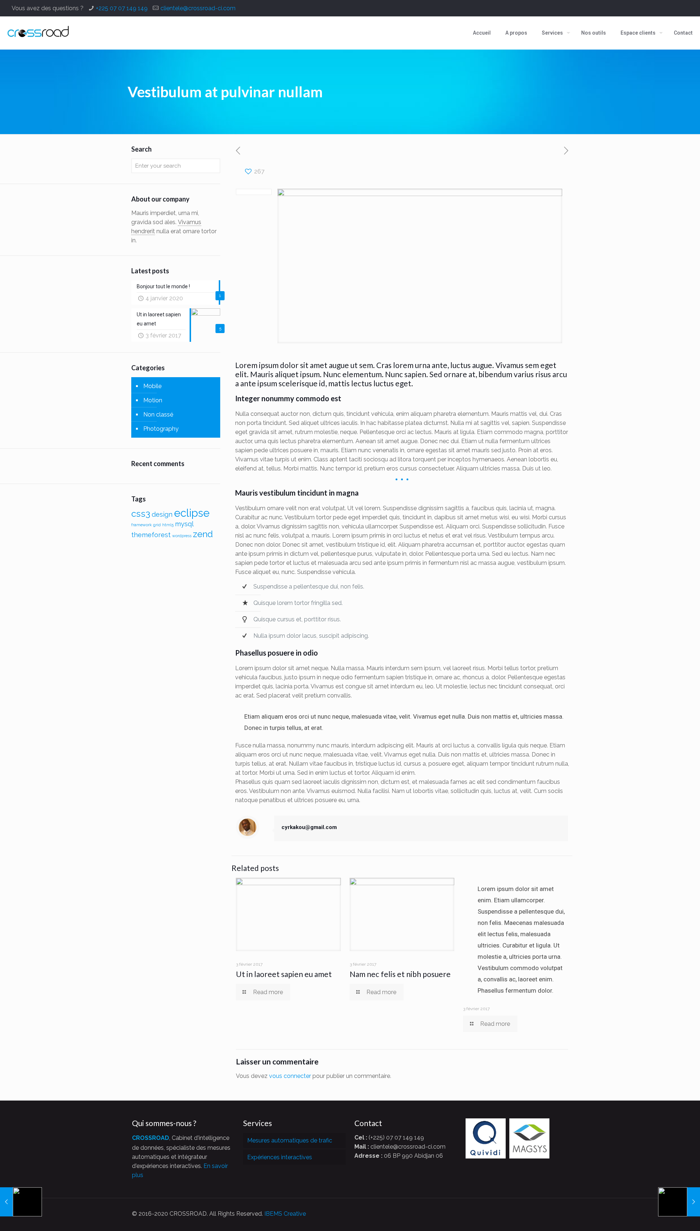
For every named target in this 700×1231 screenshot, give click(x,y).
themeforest (151, 535)
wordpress (181, 536)
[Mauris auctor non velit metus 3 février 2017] (679, 1201)
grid (157, 525)
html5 (168, 525)
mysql (184, 524)
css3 (140, 513)
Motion (152, 400)
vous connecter (290, 1075)
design (162, 514)
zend (203, 534)
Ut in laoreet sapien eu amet (284, 973)
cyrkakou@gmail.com (309, 827)
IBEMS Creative (285, 1213)
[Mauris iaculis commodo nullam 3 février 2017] (21, 1201)
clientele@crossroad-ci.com (198, 8)
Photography (161, 428)
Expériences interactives (279, 1157)
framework (141, 525)
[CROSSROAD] (38, 32)
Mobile (152, 386)
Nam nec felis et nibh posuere (400, 973)
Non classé (158, 414)
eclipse (192, 513)
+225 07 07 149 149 (122, 8)
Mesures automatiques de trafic (289, 1140)
